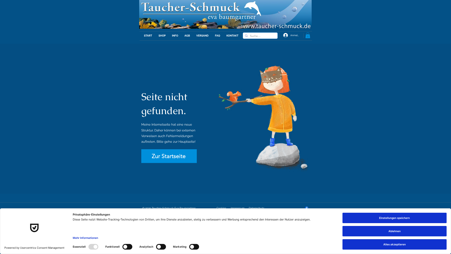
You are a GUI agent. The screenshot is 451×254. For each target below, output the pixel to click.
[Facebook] (306, 208)
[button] (307, 35)
